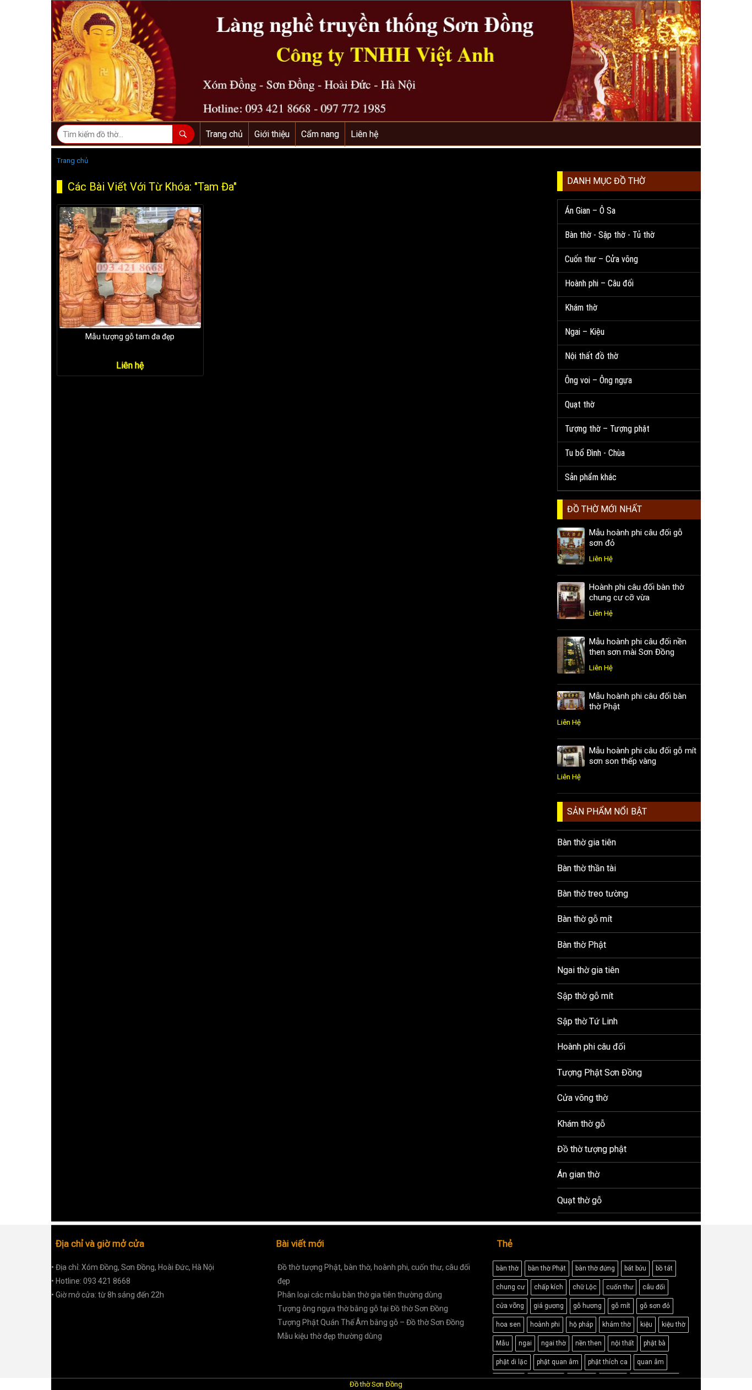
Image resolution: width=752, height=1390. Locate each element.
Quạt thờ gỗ (579, 1200)
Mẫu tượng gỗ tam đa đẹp (130, 336)
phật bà (655, 1343)
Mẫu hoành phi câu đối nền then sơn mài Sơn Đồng (637, 647)
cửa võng (510, 1306)
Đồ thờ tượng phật (591, 1149)
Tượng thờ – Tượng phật (607, 428)
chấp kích (548, 1287)
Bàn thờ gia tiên (586, 842)
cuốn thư (619, 1287)
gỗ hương (587, 1306)
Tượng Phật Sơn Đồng (599, 1072)
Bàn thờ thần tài (586, 868)
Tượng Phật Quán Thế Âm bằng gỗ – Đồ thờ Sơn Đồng (370, 1322)
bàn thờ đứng (595, 1268)
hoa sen (508, 1324)
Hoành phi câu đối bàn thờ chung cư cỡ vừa (636, 592)
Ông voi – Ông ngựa (598, 380)
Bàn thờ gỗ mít (584, 919)
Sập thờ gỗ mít (585, 996)
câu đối (653, 1287)
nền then (588, 1343)
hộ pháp (581, 1324)
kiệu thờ (673, 1324)
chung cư (510, 1287)
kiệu (646, 1324)
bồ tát (664, 1268)
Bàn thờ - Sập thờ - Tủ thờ (610, 235)
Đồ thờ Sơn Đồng (376, 1384)
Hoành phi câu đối (591, 1046)
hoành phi (545, 1324)
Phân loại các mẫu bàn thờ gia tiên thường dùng (359, 1294)
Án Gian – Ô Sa (590, 210)
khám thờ (616, 1324)
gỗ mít (620, 1306)
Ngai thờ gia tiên (588, 970)
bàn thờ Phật (547, 1268)
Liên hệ (364, 134)
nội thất (622, 1343)
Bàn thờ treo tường (592, 893)
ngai (525, 1343)
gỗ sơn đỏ (655, 1306)
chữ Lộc (585, 1287)
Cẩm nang (320, 134)
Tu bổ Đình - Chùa (595, 453)
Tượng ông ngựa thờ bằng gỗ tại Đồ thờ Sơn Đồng (362, 1308)
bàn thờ (507, 1268)
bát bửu (635, 1268)
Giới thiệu (272, 134)
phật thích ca (608, 1362)
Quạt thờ (580, 404)
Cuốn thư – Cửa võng (601, 259)
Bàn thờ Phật (581, 945)
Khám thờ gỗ (581, 1123)
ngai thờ (553, 1343)
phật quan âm (558, 1362)
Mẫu (502, 1343)
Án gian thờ (578, 1174)
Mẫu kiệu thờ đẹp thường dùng (329, 1336)
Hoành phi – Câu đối (599, 283)
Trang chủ (224, 134)
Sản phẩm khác (591, 477)
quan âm (650, 1362)
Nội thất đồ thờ (591, 356)
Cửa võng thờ (582, 1098)
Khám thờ (581, 307)
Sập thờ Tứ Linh (587, 1021)
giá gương (548, 1306)
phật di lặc (511, 1362)
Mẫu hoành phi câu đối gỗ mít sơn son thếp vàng (642, 756)
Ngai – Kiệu (584, 332)
